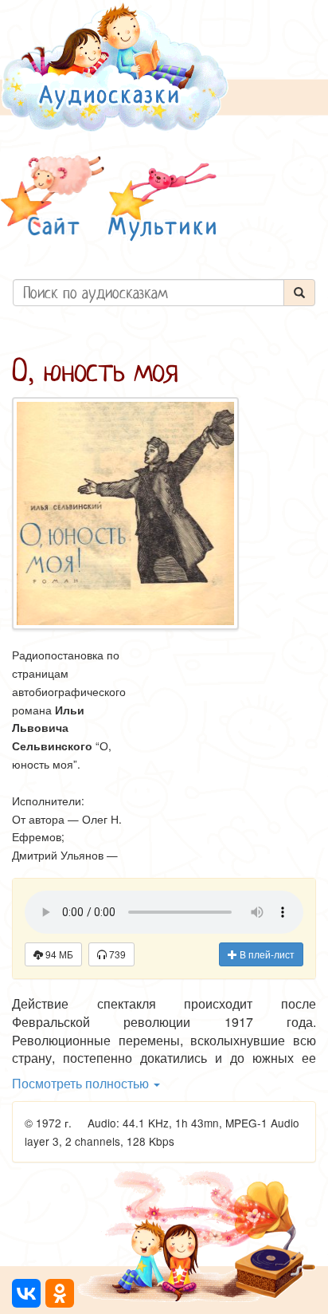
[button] (52, 198)
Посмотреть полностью (82, 1083)
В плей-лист (266, 954)
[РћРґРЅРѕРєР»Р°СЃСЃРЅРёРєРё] (59, 1293)
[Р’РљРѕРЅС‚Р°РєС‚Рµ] (26, 1293)
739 (116, 954)
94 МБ (58, 954)
